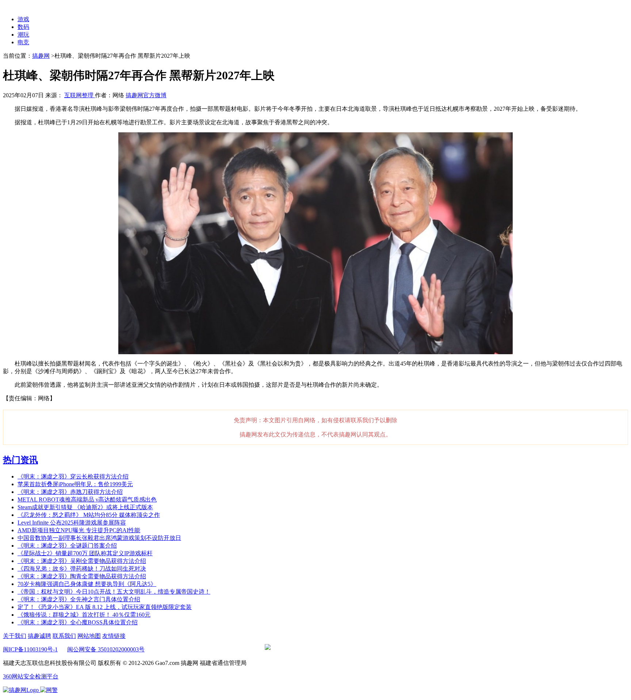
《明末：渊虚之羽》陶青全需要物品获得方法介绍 (82, 576)
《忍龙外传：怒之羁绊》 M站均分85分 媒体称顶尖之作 (89, 515)
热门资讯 (20, 460)
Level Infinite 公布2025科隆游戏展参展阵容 (72, 522)
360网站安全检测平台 (30, 676)
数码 (23, 27)
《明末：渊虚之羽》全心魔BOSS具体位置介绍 (78, 622)
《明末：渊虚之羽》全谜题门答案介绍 (67, 545)
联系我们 (64, 636)
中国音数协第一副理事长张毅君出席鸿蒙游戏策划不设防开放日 (99, 538)
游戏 (23, 19)
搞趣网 (41, 56)
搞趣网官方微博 (146, 95)
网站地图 (89, 636)
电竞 (23, 42)
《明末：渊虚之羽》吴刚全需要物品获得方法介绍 (82, 561)
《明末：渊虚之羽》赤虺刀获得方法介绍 (70, 492)
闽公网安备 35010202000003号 (106, 649)
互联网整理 (79, 95)
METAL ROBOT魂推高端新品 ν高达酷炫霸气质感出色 (87, 499)
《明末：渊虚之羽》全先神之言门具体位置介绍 (79, 599)
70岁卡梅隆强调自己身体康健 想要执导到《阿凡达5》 (87, 584)
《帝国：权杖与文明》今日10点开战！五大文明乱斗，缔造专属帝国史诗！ (114, 592)
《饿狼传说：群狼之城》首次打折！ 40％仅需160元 (84, 615)
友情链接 (114, 636)
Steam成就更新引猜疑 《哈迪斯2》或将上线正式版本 (85, 507)
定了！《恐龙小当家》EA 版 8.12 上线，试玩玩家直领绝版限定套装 (105, 607)
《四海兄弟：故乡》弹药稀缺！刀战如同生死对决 (82, 568)
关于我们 (14, 636)
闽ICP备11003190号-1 (30, 649)
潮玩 (23, 34)
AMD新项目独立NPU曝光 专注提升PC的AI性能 (79, 530)
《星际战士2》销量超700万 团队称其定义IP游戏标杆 (85, 553)
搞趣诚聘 (39, 636)
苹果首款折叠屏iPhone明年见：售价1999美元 (75, 484)
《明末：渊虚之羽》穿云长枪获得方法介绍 (73, 476)
